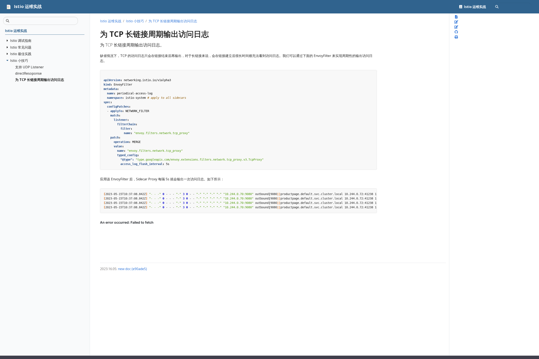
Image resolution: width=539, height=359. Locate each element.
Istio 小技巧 (135, 21)
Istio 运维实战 (110, 21)
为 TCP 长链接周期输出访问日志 (172, 21)
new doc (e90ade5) (132, 269)
